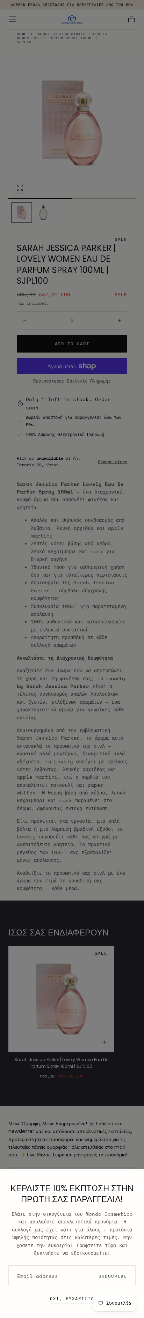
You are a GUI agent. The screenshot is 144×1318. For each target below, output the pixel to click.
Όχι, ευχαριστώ (72, 1299)
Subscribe (113, 1276)
